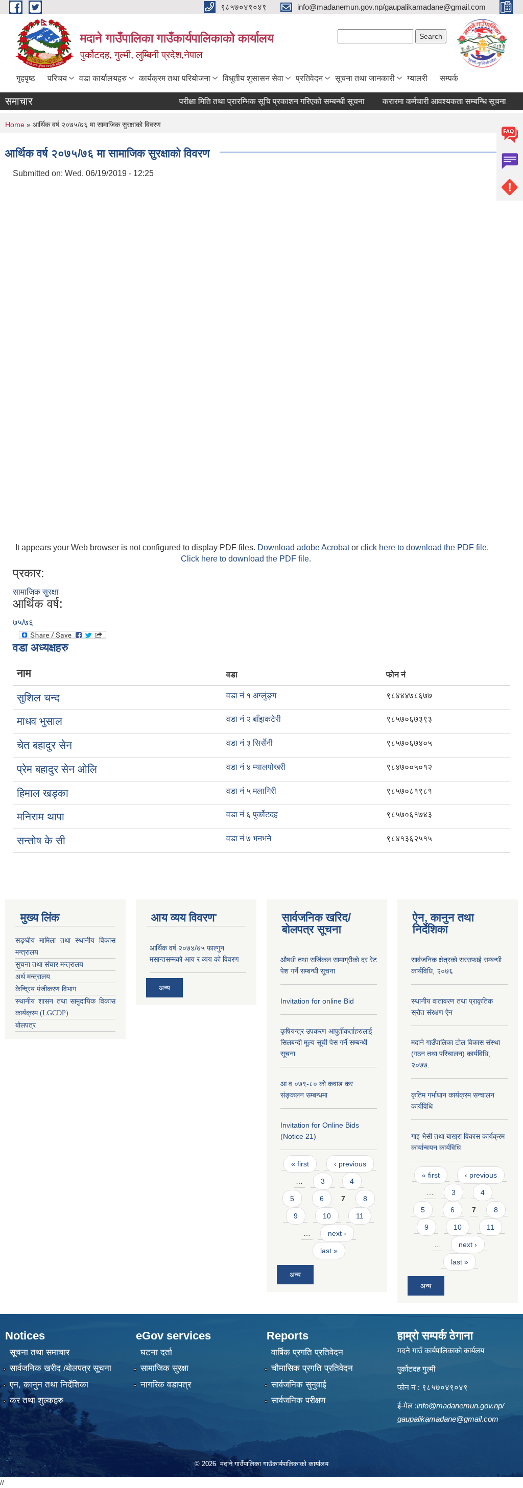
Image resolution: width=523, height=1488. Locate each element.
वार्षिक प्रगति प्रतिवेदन (307, 1352)
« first (300, 1164)
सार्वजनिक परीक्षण (298, 1400)
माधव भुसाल (39, 721)
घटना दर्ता (156, 1352)
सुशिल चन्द (38, 697)
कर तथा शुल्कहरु (36, 1400)
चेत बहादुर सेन (44, 745)
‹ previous (350, 1164)
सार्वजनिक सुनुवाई (298, 1384)
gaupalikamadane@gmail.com (447, 1418)
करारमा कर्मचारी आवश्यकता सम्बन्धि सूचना (428, 101)
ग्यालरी (417, 78)
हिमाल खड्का (42, 793)
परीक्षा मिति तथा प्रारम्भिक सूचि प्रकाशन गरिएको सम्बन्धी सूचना (256, 101)
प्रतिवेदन (309, 78)
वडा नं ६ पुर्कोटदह (252, 814)
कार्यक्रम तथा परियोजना (174, 78)
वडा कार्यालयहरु (103, 78)
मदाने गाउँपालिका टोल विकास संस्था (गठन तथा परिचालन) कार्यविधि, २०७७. (455, 1053)
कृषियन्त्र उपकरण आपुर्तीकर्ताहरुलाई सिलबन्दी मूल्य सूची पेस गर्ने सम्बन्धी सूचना (326, 1042)
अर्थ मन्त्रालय (32, 977)
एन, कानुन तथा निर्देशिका (49, 1384)
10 (327, 1216)
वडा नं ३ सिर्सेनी (249, 743)
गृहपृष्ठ (25, 78)
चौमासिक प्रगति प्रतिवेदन (312, 1368)
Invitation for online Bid (317, 1001)
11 (360, 1216)
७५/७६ (23, 622)
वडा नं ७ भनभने (248, 838)
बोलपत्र (25, 1025)
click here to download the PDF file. (425, 547)
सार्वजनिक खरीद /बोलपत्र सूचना (60, 1368)
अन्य (164, 988)
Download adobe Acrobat (304, 547)
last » (329, 1251)
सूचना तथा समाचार (39, 1352)
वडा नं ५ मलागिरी (251, 791)
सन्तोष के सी (41, 840)
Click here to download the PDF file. (246, 558)
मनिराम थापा (40, 816)
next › (337, 1233)
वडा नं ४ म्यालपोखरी (256, 767)
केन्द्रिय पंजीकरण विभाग (45, 989)
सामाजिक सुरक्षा (36, 592)
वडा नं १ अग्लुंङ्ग (251, 695)
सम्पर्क (449, 78)
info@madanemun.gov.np (459, 1405)
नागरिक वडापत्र (165, 1384)
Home (15, 124)
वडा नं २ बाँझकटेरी (253, 719)
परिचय (57, 78)
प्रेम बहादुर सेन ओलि (57, 769)
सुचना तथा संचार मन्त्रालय (49, 964)
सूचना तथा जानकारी (365, 78)
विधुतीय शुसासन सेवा (253, 78)
